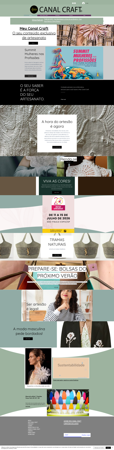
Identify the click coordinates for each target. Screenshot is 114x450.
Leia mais (28, 406)
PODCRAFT (30, 424)
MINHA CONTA (31, 432)
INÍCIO (29, 420)
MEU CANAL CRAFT (33, 422)
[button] (87, 376)
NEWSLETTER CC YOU (33, 427)
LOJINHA (30, 426)
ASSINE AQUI (31, 434)
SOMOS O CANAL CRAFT (34, 429)
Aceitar (108, 447)
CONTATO (30, 431)
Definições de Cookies (99, 447)
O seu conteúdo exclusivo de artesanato (34, 33)
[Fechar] (112, 448)
